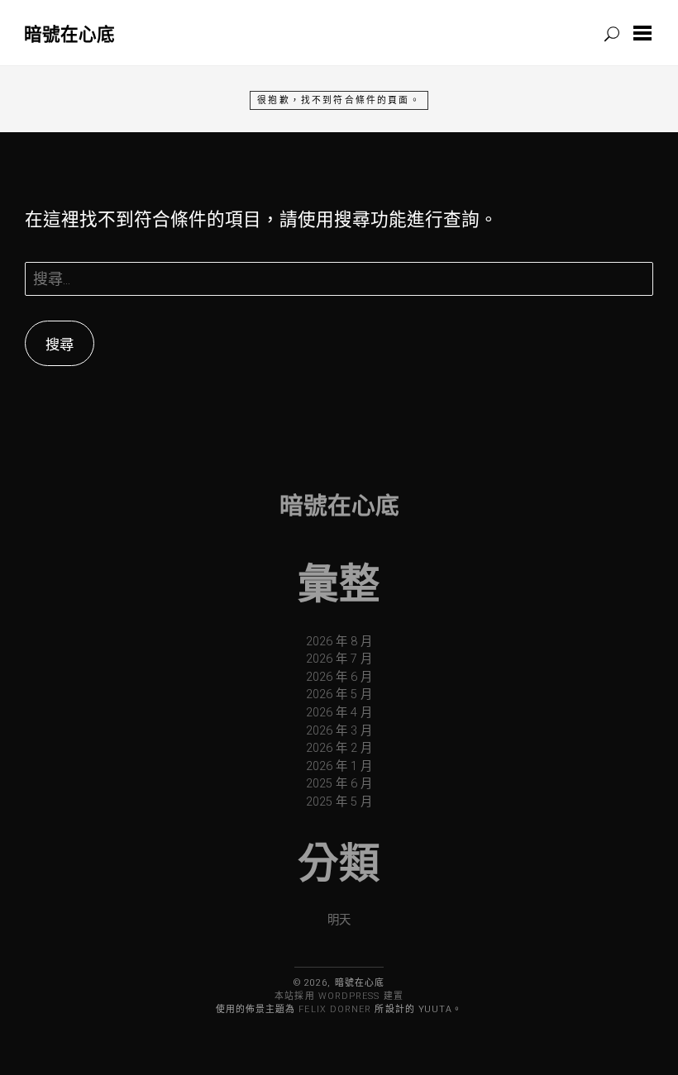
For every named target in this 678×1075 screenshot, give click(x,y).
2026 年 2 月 (339, 748)
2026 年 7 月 (339, 659)
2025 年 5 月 (339, 802)
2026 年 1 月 (339, 766)
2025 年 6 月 (339, 784)
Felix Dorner (334, 1009)
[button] (645, 33)
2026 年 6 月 (339, 677)
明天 (339, 920)
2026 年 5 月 (339, 694)
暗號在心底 (69, 33)
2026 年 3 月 (339, 731)
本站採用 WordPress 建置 (339, 996)
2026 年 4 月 (339, 713)
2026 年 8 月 (339, 642)
